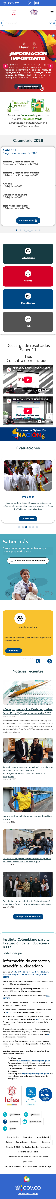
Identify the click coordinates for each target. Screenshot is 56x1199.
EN (30, 3)
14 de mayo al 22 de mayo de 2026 (21, 174)
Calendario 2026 (28, 141)
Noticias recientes (28, 671)
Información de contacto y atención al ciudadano (26, 964)
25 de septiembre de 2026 (16, 207)
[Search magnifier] (54, 23)
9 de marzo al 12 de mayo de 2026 (20, 163)
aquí (8, 1012)
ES (36, 3)
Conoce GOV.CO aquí (28, 1193)
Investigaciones (28, 627)
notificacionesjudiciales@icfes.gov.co (33, 1060)
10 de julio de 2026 (12, 185)
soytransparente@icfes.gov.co (35, 1073)
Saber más (15, 541)
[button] (52, 13)
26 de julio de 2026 (15, 196)
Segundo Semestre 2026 (21, 151)
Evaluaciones (28, 448)
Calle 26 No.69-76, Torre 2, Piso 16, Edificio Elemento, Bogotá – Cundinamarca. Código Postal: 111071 (27, 974)
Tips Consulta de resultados (28, 358)
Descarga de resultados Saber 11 (28, 348)
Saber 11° (28, 497)
